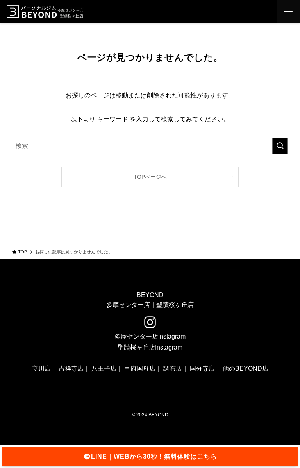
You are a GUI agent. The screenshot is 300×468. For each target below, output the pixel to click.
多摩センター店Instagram (150, 336)
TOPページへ (150, 177)
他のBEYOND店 (245, 368)
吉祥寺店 (71, 368)
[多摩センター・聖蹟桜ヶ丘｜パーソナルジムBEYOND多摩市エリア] (45, 11)
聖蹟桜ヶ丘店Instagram (150, 347)
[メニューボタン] (288, 11)
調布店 (172, 368)
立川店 (41, 368)
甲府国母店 (139, 368)
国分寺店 (202, 368)
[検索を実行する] (280, 146)
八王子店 (103, 368)
